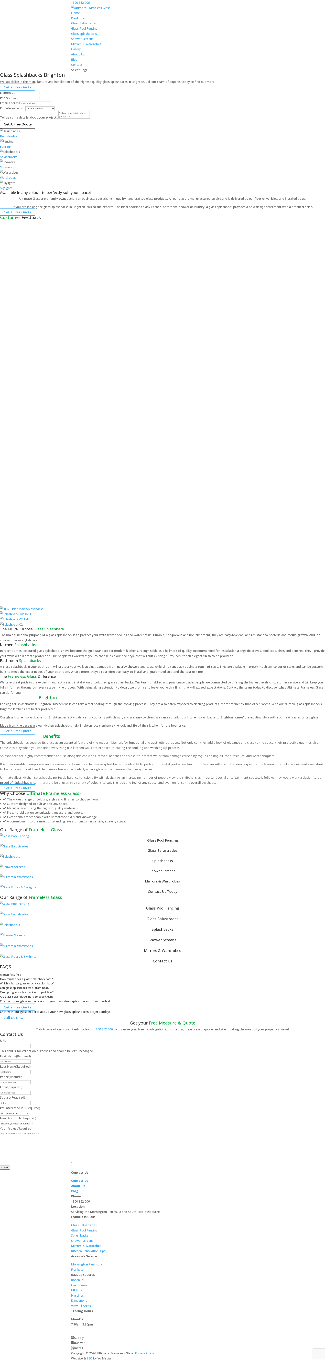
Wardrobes (8, 178)
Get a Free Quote (17, 87)
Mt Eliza (76, 1290)
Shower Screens (82, 39)
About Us (78, 54)
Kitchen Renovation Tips (88, 1251)
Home (75, 13)
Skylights (6, 188)
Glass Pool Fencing (84, 28)
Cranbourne (79, 1285)
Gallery (76, 49)
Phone (4, 98)
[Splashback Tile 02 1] (15, 614)
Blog (74, 59)
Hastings (77, 1295)
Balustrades (8, 136)
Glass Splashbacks (84, 34)
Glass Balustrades (84, 23)
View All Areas (81, 1306)
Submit (4, 1167)
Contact (76, 65)
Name (4, 93)
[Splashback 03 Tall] (14, 619)
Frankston (78, 1269)
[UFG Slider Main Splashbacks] (22, 609)
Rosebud (77, 1280)
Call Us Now (13, 1017)
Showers (6, 167)
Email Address (10, 103)
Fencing (5, 147)
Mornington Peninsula (86, 1264)
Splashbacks (8, 157)
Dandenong (79, 1300)
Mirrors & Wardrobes (86, 44)
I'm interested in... (12, 108)
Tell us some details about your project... (29, 117)
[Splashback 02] (11, 624)
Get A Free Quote (18, 124)
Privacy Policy (144, 1353)
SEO (89, 1358)
